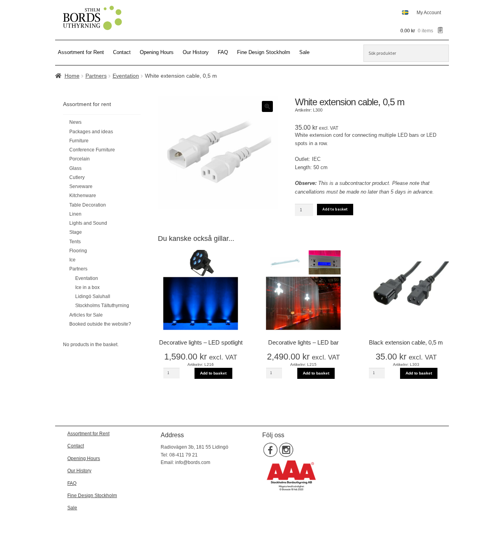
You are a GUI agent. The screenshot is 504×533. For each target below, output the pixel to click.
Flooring (78, 250)
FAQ (223, 52)
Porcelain (79, 159)
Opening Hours (157, 52)
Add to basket (335, 209)
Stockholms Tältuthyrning (102, 305)
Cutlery (77, 177)
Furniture (79, 141)
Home (72, 76)
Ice (72, 260)
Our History (196, 52)
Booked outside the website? (100, 324)
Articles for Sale (86, 315)
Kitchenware (82, 195)
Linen (75, 214)
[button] (267, 106)
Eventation (126, 76)
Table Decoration (87, 205)
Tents (75, 241)
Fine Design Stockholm (263, 52)
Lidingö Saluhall (92, 296)
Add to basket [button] (213, 373)
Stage (75, 232)
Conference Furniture (92, 150)
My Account (429, 12)
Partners (96, 76)
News (75, 122)
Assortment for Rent (81, 52)
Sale (304, 52)
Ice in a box (87, 287)
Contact (122, 52)
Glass (75, 168)
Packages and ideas (91, 131)
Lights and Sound (88, 223)
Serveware (81, 186)
